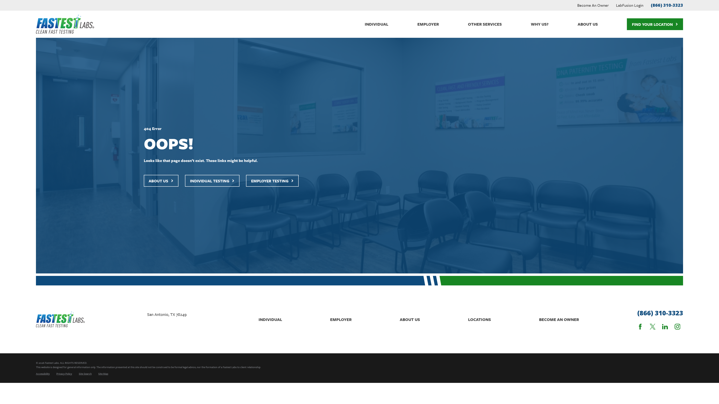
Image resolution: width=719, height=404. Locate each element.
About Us (158, 181)
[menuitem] (43, 374)
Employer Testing (270, 181)
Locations (479, 319)
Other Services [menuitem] (485, 24)
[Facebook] (640, 327)
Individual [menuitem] (376, 24)
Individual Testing (209, 181)
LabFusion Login (629, 5)
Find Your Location (652, 24)
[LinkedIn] (665, 327)
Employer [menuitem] (428, 24)
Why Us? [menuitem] (540, 24)
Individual (270, 319)
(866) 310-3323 (667, 5)
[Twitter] (653, 327)
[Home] (65, 24)
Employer (341, 319)
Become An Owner (593, 5)
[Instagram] (677, 327)
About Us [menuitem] (588, 24)
